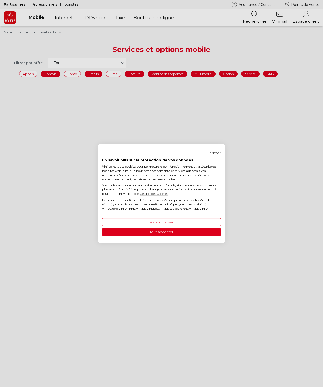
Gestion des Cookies (154, 194)
